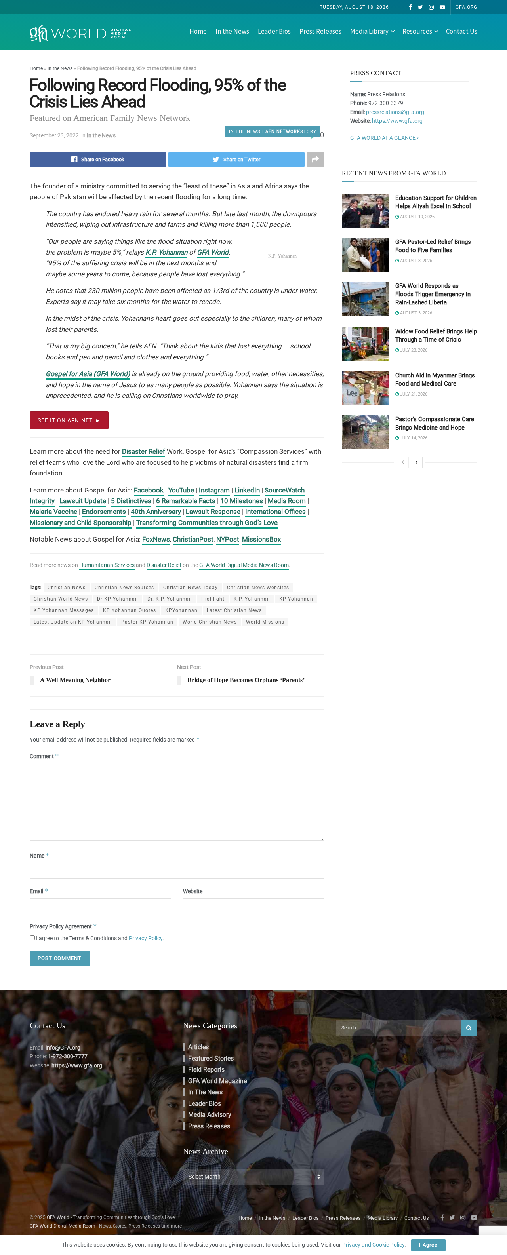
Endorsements (104, 511)
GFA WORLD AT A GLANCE (383, 138)
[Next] (417, 462)
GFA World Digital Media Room (62, 1226)
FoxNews (156, 539)
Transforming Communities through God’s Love (207, 523)
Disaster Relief (143, 451)
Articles (198, 1047)
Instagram (214, 490)
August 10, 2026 (417, 216)
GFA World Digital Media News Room (244, 565)
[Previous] (403, 462)
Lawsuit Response (213, 511)
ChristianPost (193, 539)
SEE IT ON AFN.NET (65, 420)
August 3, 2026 (415, 260)
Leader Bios (274, 31)
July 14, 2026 (413, 438)
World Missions (265, 622)
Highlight (213, 599)
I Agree (428, 1245)
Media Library (369, 31)
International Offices (275, 511)
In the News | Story (272, 131)
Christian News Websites (258, 587)
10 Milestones (241, 501)
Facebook (149, 490)
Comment (44, 756)
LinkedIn (247, 490)
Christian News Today (190, 587)
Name (40, 855)
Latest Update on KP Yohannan (73, 622)
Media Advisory (209, 1114)
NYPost (227, 539)
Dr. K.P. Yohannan (169, 599)
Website (192, 891)
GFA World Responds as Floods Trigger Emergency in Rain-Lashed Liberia (433, 294)
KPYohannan (181, 610)
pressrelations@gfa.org (395, 112)
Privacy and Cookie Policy (373, 1245)
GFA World (213, 252)
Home (198, 31)
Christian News (67, 587)
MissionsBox (261, 539)
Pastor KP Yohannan (147, 622)
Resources (417, 31)
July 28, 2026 (413, 350)
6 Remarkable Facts (185, 501)
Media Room (287, 501)
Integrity (42, 501)
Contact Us (461, 31)
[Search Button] (469, 1028)
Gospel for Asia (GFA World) (88, 374)
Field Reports (206, 1069)
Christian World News (61, 599)
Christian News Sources (124, 587)
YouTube (181, 490)
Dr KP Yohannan (117, 599)
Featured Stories (211, 1058)
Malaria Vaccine (53, 511)
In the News (232, 31)
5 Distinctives (131, 501)
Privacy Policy (145, 938)
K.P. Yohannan (166, 252)
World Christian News (210, 622)
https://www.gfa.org (397, 121)
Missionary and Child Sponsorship (81, 523)
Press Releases (320, 31)
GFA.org (466, 7)
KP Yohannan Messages (64, 610)
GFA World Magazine (217, 1081)
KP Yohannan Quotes (129, 610)
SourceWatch (285, 490)
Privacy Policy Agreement (63, 926)
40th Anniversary (156, 511)
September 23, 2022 (54, 135)
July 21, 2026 (413, 394)
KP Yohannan (296, 599)
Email (39, 891)
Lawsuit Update (82, 501)
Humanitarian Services (107, 565)
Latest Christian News (234, 610)
